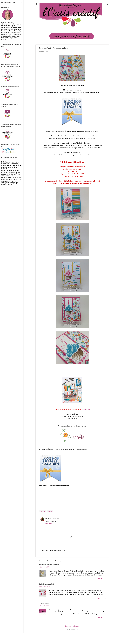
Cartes (50, 511)
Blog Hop (43, 511)
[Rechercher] (108, 4)
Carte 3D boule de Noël (46, 584)
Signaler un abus (72, 629)
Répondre (48, 524)
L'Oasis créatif (44, 603)
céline (47, 518)
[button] (105, 48)
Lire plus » (101, 579)
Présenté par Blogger (72, 626)
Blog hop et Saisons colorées (49, 564)
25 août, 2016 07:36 (54, 518)
